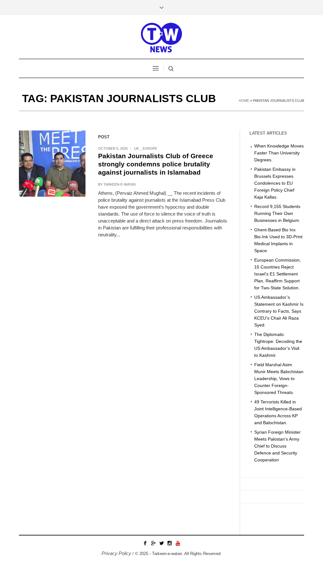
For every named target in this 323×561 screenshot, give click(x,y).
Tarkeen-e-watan (119, 184)
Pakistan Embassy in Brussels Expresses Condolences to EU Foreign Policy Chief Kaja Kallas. (275, 183)
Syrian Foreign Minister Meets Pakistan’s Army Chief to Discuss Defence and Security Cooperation (277, 446)
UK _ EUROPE (145, 148)
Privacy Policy (116, 553)
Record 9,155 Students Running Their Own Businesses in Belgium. (277, 213)
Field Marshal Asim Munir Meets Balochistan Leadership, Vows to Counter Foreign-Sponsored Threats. (278, 378)
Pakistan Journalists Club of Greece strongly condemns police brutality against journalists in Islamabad (155, 164)
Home (244, 100)
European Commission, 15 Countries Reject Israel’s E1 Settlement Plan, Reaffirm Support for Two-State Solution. (277, 273)
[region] (82, 509)
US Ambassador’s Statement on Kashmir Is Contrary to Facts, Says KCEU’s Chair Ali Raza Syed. (278, 311)
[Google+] (153, 543)
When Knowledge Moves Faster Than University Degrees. (279, 152)
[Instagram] (169, 543)
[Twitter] (161, 543)
